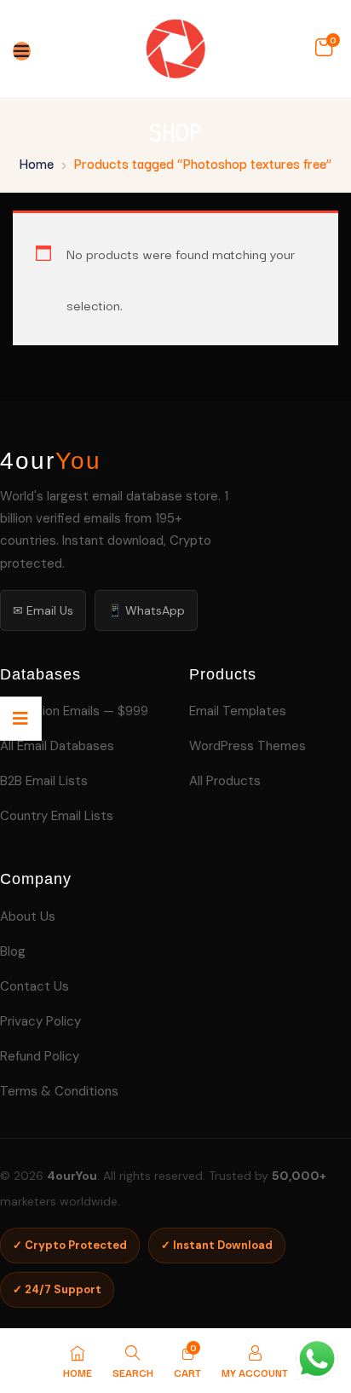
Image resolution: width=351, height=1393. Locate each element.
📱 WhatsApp (146, 610)
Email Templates (237, 711)
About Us (27, 916)
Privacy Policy (40, 1021)
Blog (13, 951)
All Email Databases (57, 745)
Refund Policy (39, 1056)
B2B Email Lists (44, 780)
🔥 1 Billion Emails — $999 (74, 711)
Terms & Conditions (59, 1091)
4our (50, 461)
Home (37, 163)
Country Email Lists (56, 815)
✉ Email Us (43, 610)
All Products (225, 780)
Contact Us (34, 986)
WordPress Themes (247, 745)
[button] (324, 48)
